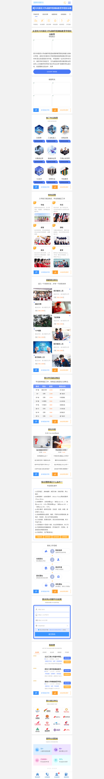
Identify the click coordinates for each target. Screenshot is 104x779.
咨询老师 (56, 537)
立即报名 (64, 537)
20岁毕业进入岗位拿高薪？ (42, 469)
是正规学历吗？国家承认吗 (42, 460)
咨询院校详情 (45, 110)
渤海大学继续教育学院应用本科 (56, 682)
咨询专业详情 (39, 141)
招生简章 (45, 14)
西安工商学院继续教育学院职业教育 (58, 669)
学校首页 (36, 14)
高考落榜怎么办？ (42, 456)
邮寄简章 (47, 537)
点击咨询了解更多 (52, 71)
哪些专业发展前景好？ (61, 460)
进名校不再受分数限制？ (61, 469)
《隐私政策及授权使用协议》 (55, 629)
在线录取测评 (64, 110)
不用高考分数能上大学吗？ (61, 456)
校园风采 (54, 14)
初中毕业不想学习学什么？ (42, 464)
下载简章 (39, 537)
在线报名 (63, 14)
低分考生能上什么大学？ (61, 464)
